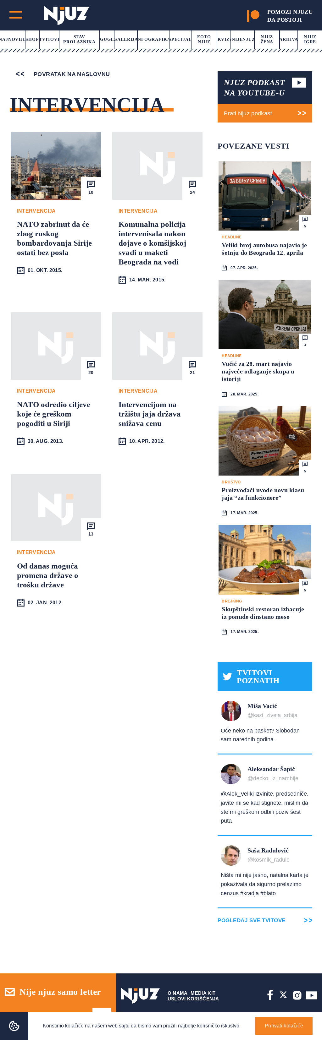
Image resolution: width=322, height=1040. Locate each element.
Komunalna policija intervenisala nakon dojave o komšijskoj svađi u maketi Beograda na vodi (152, 243)
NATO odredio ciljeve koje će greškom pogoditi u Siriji (53, 413)
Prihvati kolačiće (284, 1025)
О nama (178, 993)
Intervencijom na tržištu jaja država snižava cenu (150, 413)
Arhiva (288, 39)
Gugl (107, 39)
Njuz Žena (266, 39)
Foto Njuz (204, 39)
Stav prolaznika (79, 39)
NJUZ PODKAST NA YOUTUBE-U (254, 87)
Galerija (126, 39)
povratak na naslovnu (71, 74)
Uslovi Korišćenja (193, 998)
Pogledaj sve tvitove (251, 920)
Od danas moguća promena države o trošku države (47, 575)
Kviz (224, 39)
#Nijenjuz (242, 39)
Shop (32, 39)
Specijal (180, 39)
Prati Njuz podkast (248, 113)
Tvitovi (49, 39)
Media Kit (203, 993)
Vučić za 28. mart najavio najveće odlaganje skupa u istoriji (258, 371)
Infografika (153, 39)
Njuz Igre (310, 39)
